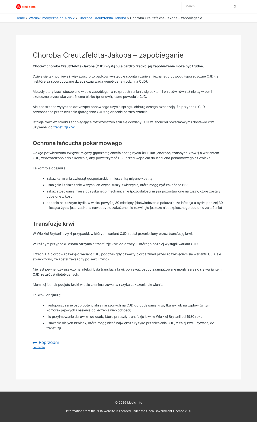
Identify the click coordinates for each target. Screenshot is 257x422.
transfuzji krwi (64, 127)
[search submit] (235, 7)
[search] (207, 6)
